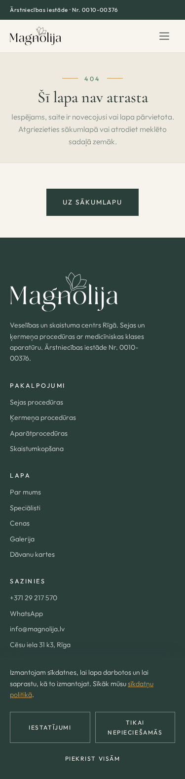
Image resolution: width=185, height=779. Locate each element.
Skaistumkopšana (37, 448)
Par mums (25, 492)
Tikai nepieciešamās (135, 727)
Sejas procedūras (36, 402)
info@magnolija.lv (37, 628)
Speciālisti (25, 507)
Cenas (20, 523)
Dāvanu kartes (32, 554)
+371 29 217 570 (33, 597)
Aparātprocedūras (39, 433)
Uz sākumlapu (92, 202)
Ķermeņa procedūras (43, 417)
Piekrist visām (92, 758)
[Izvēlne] (164, 36)
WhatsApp (26, 613)
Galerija (22, 538)
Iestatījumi (50, 727)
